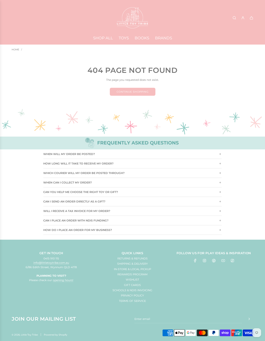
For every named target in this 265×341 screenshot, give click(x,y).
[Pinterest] (214, 260)
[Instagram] (204, 260)
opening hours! (63, 280)
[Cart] (251, 18)
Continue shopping (133, 91)
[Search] (234, 18)
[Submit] (249, 319)
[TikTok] (232, 260)
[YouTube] (223, 260)
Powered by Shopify (55, 334)
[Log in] (243, 18)
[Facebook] (195, 260)
